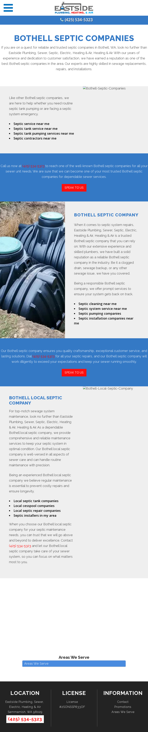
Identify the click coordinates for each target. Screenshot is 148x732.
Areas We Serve (123, 712)
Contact (123, 702)
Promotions (122, 707)
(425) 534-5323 (79, 20)
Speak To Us (74, 187)
